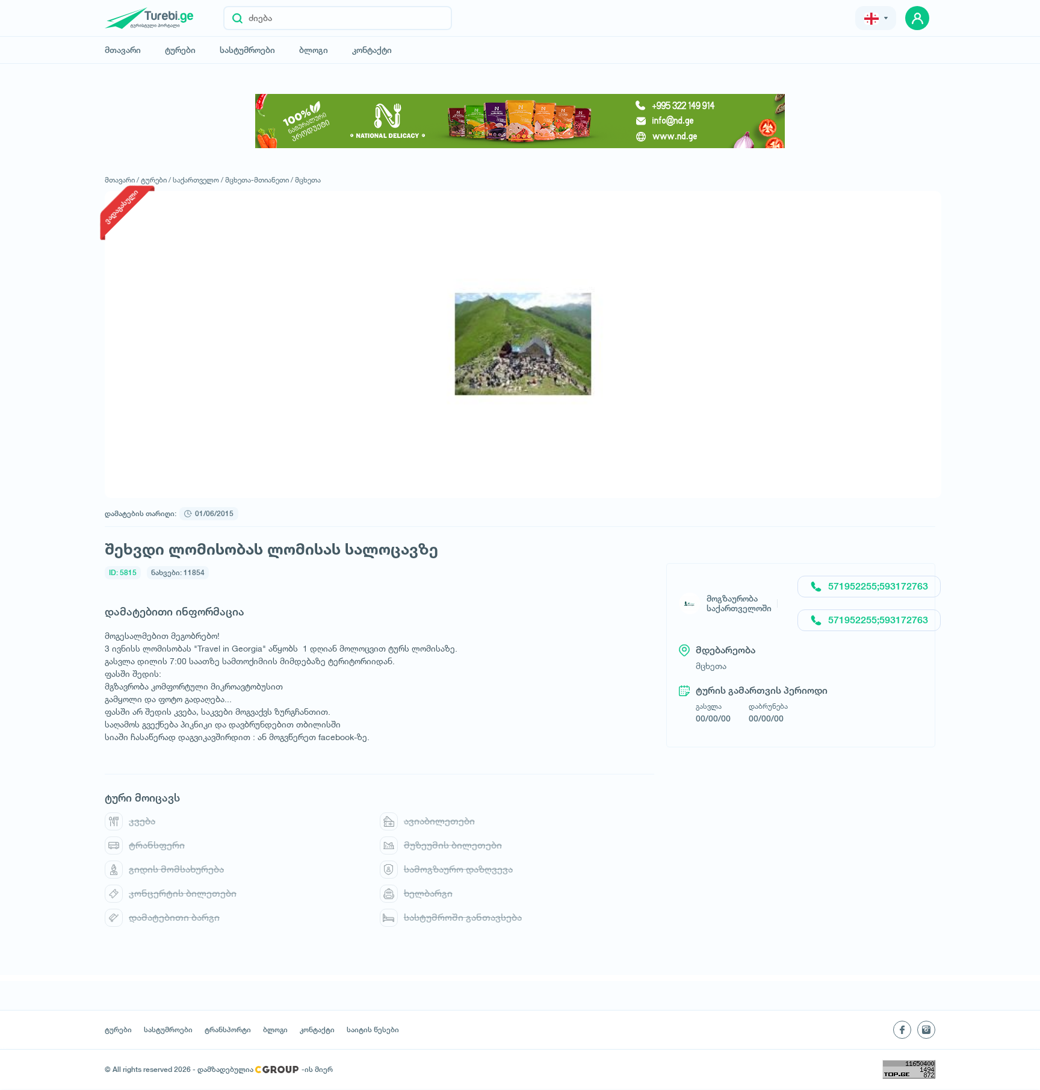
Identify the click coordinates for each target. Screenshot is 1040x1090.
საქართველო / (198, 179)
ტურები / (156, 179)
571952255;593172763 (878, 586)
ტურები (180, 50)
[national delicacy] (520, 121)
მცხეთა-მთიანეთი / (259, 179)
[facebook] (902, 1030)
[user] (917, 18)
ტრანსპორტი (228, 1030)
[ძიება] (237, 18)
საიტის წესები (373, 1030)
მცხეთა (308, 179)
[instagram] (926, 1030)
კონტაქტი (372, 50)
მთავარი (123, 50)
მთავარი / (122, 179)
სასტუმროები (247, 50)
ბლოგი (313, 50)
